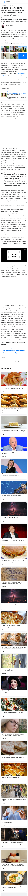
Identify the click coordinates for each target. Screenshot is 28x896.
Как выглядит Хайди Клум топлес (12, 353)
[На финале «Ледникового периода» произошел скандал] (14, 491)
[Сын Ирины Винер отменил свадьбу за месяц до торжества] (14, 686)
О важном (11, 5)
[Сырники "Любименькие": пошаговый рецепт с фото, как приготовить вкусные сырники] (14, 382)
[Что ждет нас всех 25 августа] (14, 512)
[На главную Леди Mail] (7, 1)
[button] (5, 49)
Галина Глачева (9, 25)
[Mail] (4, 1)
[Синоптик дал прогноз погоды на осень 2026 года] (14, 794)
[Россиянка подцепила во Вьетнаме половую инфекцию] (14, 664)
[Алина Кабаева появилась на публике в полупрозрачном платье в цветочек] (14, 469)
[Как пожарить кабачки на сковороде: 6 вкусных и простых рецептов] (14, 881)
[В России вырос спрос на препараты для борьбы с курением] (14, 816)
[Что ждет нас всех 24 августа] (14, 599)
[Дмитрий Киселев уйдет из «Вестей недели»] (14, 447)
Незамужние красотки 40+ (10, 348)
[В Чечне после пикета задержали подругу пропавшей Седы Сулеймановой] (14, 729)
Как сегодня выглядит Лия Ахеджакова (14, 350)
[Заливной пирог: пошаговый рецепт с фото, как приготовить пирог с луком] (14, 556)
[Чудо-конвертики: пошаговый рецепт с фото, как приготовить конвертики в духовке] (14, 404)
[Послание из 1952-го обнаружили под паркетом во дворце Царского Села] (14, 578)
